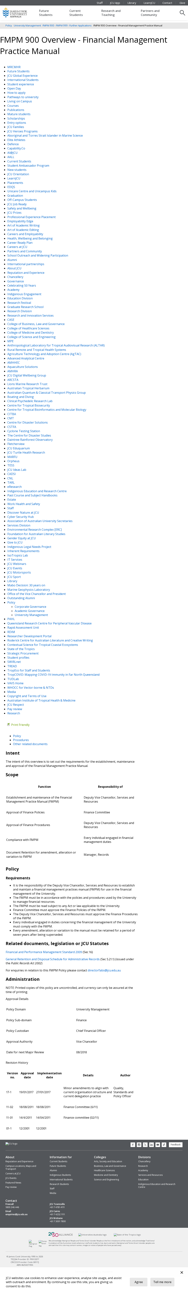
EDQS (11, 187)
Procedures (21, 740)
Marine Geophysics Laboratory (29, 590)
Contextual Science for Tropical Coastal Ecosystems (43, 645)
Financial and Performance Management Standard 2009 (44, 952)
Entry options (17, 123)
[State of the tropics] (127, 1234)
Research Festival (19, 303)
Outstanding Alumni (21, 598)
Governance (16, 281)
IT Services (15, 560)
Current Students (76, 13)
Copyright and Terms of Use (27, 696)
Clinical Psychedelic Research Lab (30, 401)
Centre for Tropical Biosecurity (29, 405)
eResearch (14, 487)
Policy (9, 25)
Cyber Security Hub (21, 517)
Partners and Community (150, 13)
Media (12, 692)
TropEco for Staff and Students (29, 670)
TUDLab (13, 679)
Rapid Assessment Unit (23, 628)
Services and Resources (150, 1175)
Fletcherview (16, 444)
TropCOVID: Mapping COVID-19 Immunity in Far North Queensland (53, 675)
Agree (139, 1282)
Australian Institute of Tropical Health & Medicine (41, 700)
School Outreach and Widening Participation (38, 255)
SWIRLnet (14, 662)
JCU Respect (16, 705)
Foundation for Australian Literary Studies (36, 534)
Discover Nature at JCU (23, 513)
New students (17, 170)
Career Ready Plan (20, 243)
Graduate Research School (25, 307)
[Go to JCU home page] (11, 1144)
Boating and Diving (21, 397)
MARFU (12, 457)
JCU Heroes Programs (22, 131)
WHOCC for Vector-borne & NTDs (31, 688)
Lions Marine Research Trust (27, 384)
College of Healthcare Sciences (28, 328)
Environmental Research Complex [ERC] (34, 530)
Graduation (15, 196)
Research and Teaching (111, 13)
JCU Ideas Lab (17, 470)
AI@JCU (12, 153)
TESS (11, 465)
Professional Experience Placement (31, 217)
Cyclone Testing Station (24, 431)
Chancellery (15, 277)
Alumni (12, 260)
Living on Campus (20, 101)
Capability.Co (16, 148)
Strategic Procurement (23, 653)
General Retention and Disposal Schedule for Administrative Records (53, 959)
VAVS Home (15, 683)
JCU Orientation (18, 174)
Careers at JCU (17, 247)
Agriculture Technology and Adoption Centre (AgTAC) (44, 354)
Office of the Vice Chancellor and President (36, 594)
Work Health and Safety (24, 504)
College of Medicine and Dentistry (31, 333)
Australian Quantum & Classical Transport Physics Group (46, 393)
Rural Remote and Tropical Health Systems (37, 350)
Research (14, 713)
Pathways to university (23, 97)
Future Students (46, 13)
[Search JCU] (182, 13)
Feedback (176, 1144)
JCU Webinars (17, 564)
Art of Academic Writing (23, 225)
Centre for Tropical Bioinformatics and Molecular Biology (47, 410)
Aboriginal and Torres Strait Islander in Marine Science (45, 135)
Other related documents (30, 744)
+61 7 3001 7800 (58, 1221)
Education (143, 1179)
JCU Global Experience (22, 76)
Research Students (59, 1184)
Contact (167, 3)
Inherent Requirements (23, 551)
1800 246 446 (12, 1207)
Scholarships (16, 118)
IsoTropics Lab (18, 555)
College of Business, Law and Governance (36, 324)
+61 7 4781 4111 (57, 1207)
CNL (10, 478)
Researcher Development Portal (29, 636)
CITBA (12, 414)
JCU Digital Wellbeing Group (27, 375)
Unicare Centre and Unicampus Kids (32, 191)
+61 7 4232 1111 (57, 1214)
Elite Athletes (16, 140)
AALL (11, 157)
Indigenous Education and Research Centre (37, 491)
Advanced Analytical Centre (26, 358)
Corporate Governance (30, 607)
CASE (11, 320)
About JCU (14, 268)
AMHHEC (14, 363)
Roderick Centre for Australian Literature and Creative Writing (50, 640)
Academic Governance (30, 611)
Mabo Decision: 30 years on (26, 585)
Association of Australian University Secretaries (40, 521)
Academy (13, 290)
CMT (11, 418)
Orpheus (13, 461)
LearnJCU (149, 3)
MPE (10, 341)
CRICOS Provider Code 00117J (25, 1262)
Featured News (13, 1182)
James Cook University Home (19, 11)
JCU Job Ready (17, 204)
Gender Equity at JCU (22, 538)
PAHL (11, 619)
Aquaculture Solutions (23, 367)
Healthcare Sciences (104, 1170)
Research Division (19, 311)
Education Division (20, 298)
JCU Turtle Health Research (26, 452)
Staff (100, 3)
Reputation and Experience (26, 273)
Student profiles (18, 658)
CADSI (12, 474)
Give (182, 3)
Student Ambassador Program (28, 166)
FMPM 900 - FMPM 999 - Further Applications (67, 25)
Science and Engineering (106, 1179)
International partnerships (26, 264)
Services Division (19, 525)
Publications (16, 110)
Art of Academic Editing (23, 230)
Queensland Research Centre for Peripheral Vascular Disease (49, 623)
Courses (13, 106)
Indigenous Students (60, 1175)
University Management (27, 25)
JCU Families (16, 127)
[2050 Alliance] (60, 1236)
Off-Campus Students (22, 200)
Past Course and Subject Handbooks (32, 495)
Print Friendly (20, 725)
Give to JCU (15, 542)
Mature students (19, 114)
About (10, 1157)
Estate (12, 500)
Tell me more (162, 1282)
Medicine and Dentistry (106, 1175)
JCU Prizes (14, 213)
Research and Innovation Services (30, 315)
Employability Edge (20, 221)
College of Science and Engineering (31, 337)
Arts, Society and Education (108, 1161)
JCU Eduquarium (18, 448)
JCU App (115, 3)
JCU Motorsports (19, 572)
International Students (23, 80)
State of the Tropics (21, 649)
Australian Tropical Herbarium (28, 388)
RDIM (11, 632)
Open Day (14, 88)
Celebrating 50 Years (22, 285)
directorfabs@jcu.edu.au (104, 970)
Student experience (21, 84)
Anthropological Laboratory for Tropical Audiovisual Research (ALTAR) (56, 345)
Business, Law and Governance (110, 1166)
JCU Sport (14, 577)
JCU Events (15, 568)
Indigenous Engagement (24, 294)
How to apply (16, 93)
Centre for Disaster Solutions (27, 422)
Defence (13, 144)
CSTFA (12, 427)
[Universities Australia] (92, 1234)
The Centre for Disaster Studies (29, 435)
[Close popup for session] (181, 1273)
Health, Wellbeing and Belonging (30, 238)
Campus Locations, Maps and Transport (21, 1167)
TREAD (12, 666)
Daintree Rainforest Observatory (30, 440)
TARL (11, 482)
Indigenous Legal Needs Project (29, 547)
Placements (15, 183)
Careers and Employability (25, 234)
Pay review (15, 709)
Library (131, 3)
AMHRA (13, 371)
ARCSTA (13, 380)
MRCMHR (14, 67)
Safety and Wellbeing (22, 208)
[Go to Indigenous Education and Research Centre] (34, 1246)
